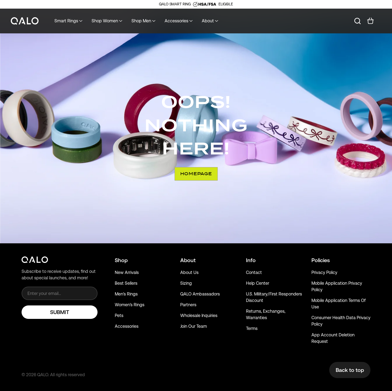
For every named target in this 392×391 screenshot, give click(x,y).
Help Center (257, 283)
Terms (252, 328)
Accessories (126, 326)
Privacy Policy (324, 272)
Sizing (186, 283)
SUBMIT (59, 312)
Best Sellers (126, 283)
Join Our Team (193, 326)
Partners (188, 304)
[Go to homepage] (25, 21)
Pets (119, 315)
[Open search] (357, 21)
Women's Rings (129, 304)
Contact (254, 272)
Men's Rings (126, 294)
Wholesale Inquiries (198, 315)
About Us (189, 272)
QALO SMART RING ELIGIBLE (196, 4)
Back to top (350, 370)
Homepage (196, 174)
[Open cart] (370, 21)
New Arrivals (127, 272)
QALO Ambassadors (200, 294)
